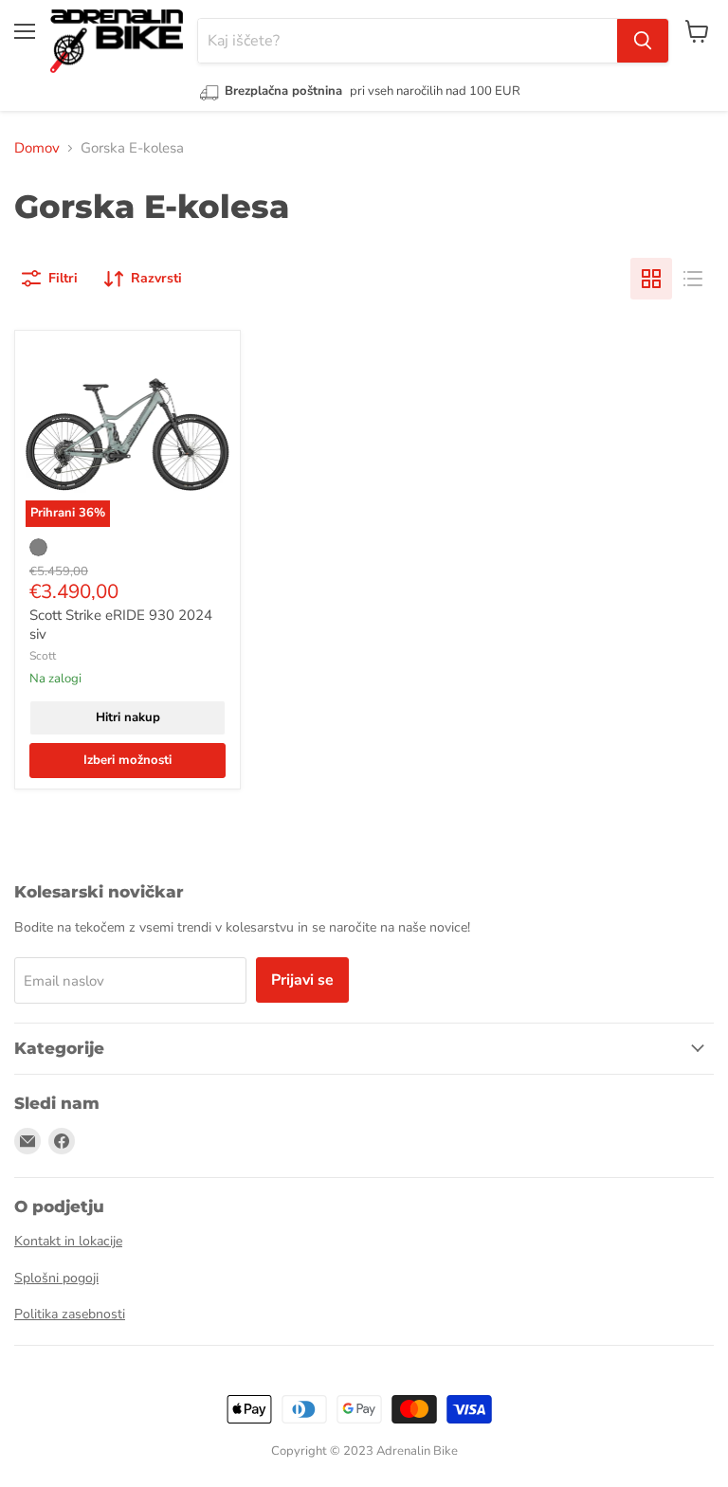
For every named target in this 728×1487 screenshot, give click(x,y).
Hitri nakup (128, 717)
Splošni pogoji (56, 1278)
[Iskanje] (642, 41)
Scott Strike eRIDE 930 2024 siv (120, 625)
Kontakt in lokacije (68, 1241)
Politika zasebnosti (69, 1314)
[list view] (693, 278)
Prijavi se (302, 980)
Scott (42, 655)
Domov (37, 147)
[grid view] (651, 278)
